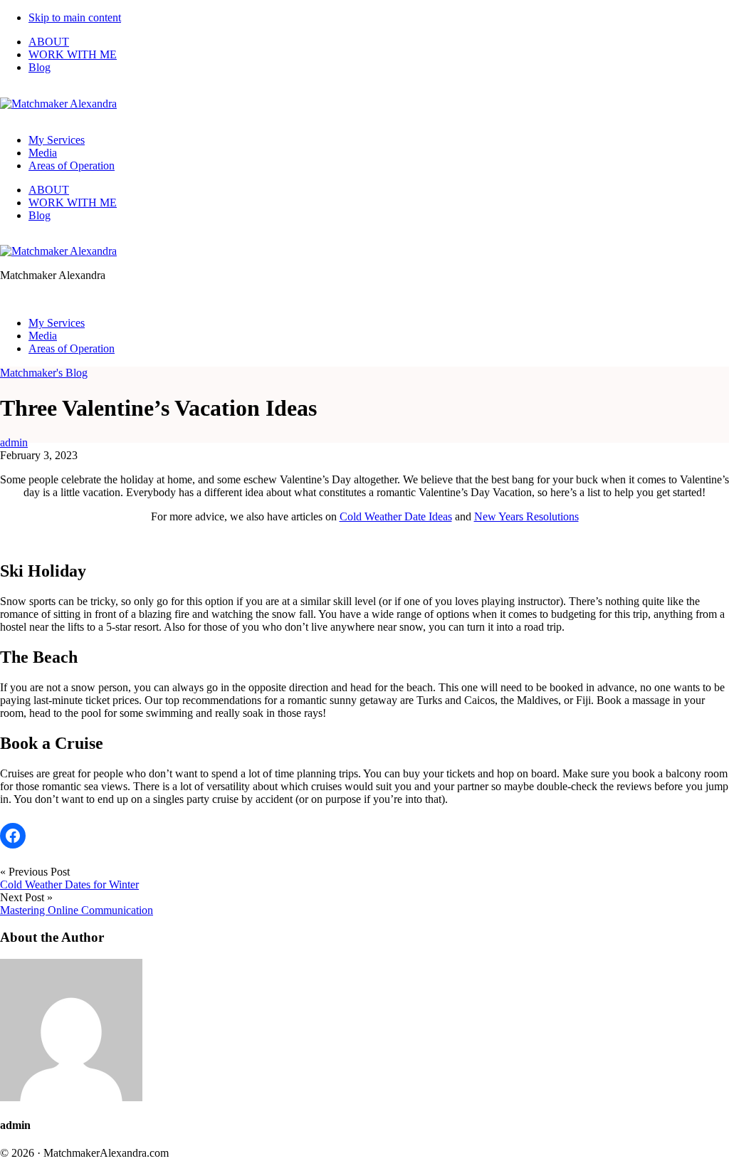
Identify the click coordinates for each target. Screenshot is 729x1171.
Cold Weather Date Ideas (396, 516)
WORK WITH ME (72, 54)
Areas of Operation (71, 165)
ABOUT (48, 42)
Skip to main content (74, 17)
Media (42, 153)
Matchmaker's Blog (44, 373)
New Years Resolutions (526, 516)
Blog (39, 67)
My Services (56, 140)
